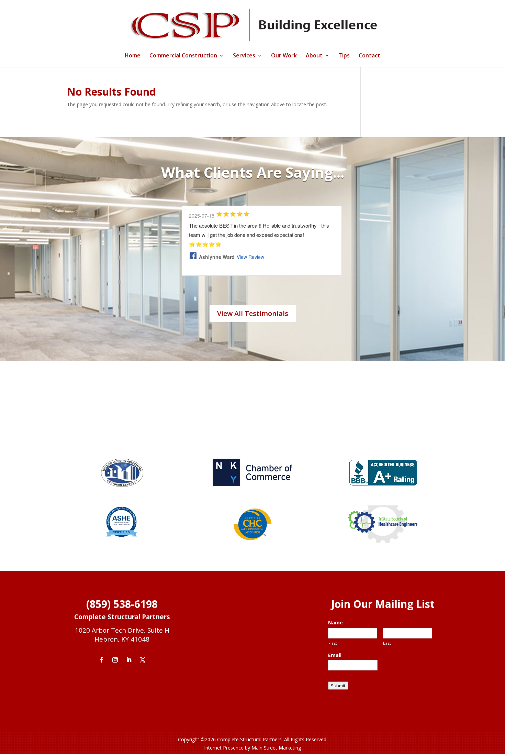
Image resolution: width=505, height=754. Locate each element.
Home (133, 56)
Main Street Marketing (276, 747)
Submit (338, 685)
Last (387, 643)
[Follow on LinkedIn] (128, 659)
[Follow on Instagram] (115, 659)
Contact (369, 56)
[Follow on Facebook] (101, 659)
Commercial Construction (183, 56)
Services (244, 56)
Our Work (284, 56)
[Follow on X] (142, 659)
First (332, 643)
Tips (344, 56)
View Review (250, 256)
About (314, 56)
